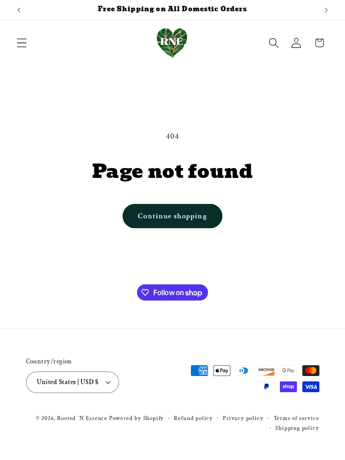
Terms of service (296, 418)
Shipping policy (297, 428)
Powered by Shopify (136, 418)
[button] (21, 42)
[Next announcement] (326, 10)
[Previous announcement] (19, 10)
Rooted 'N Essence (82, 418)
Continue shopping (172, 216)
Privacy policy (243, 418)
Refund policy (193, 418)
